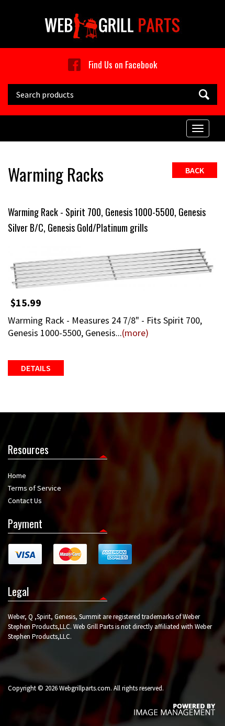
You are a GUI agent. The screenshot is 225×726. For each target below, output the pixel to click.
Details (36, 368)
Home (17, 475)
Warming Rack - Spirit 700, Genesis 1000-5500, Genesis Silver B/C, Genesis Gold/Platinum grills (107, 219)
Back (194, 170)
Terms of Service (34, 488)
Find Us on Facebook (122, 64)
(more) (135, 333)
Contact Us (25, 500)
